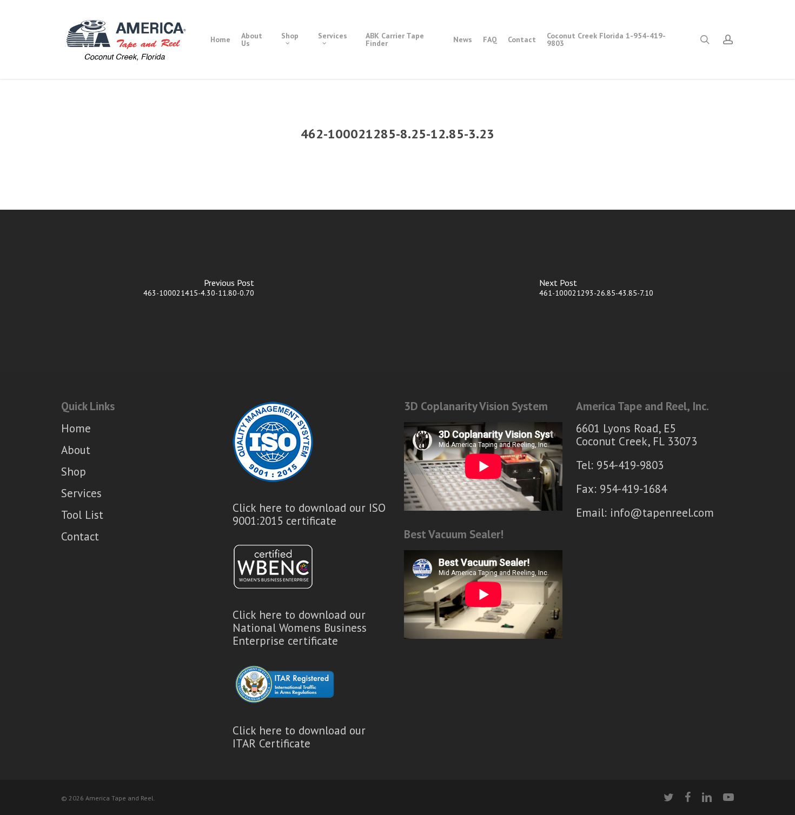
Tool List (82, 514)
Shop (73, 471)
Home (76, 429)
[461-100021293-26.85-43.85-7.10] (596, 291)
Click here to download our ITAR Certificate (299, 737)
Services (81, 493)
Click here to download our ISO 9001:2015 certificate (309, 514)
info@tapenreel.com (662, 512)
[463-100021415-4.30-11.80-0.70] (199, 291)
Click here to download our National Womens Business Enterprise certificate (300, 627)
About (75, 450)
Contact (80, 536)
